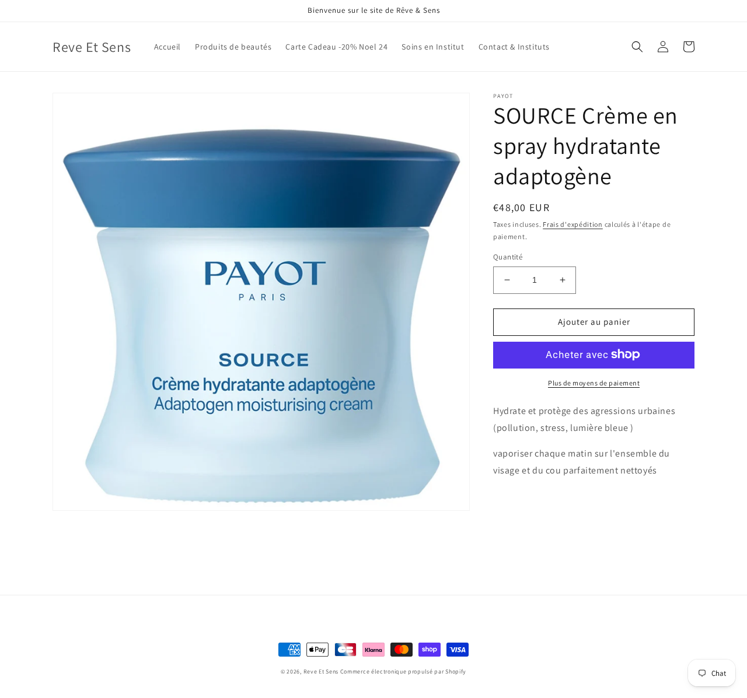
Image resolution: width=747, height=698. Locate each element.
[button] (637, 46)
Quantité (507, 257)
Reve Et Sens (320, 671)
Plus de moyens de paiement (594, 382)
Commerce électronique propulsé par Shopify (403, 671)
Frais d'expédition (573, 224)
